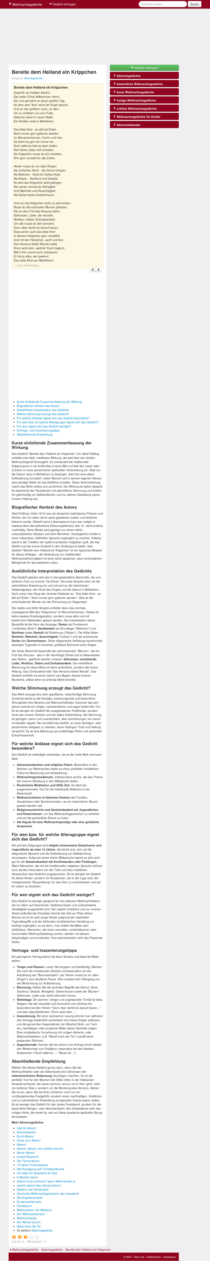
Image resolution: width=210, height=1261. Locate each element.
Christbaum (24, 1206)
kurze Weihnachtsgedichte (135, 92)
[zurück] (93, 270)
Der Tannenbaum (28, 1161)
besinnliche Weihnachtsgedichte (139, 84)
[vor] (98, 270)
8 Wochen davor (27, 1177)
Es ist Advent (25, 1136)
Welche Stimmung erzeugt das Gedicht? (43, 414)
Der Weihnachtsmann (31, 1214)
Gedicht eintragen (64, 4)
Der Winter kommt (28, 1222)
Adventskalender (128, 125)
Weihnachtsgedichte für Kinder (138, 117)
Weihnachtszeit (27, 1218)
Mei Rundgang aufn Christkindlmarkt (40, 1169)
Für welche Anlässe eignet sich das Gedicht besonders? (53, 418)
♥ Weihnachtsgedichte (24, 1249)
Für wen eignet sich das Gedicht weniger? (44, 426)
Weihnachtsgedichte (26, 4)
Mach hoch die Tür (29, 1226)
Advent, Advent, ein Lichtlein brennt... (41, 1148)
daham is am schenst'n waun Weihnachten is (46, 1181)
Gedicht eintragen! (146, 68)
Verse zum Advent (28, 1140)
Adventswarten (26, 1132)
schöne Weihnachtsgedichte (136, 108)
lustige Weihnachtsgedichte (136, 100)
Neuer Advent (26, 1153)
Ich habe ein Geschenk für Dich (37, 1173)
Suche (195, 4)
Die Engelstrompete (29, 1198)
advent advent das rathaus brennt (39, 1185)
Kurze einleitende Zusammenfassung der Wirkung (49, 402)
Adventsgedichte (33, 78)
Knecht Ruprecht (28, 1157)
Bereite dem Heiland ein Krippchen (88, 1249)
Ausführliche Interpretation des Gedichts (43, 410)
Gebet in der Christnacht (33, 1189)
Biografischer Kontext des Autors (38, 406)
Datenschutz (154, 1257)
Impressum (169, 1257)
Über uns (139, 1257)
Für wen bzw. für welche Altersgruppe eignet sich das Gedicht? (57, 422)
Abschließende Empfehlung (34, 434)
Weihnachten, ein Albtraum (34, 1210)
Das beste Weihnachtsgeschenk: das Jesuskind (48, 1193)
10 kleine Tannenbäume (32, 1165)
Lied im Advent (26, 1128)
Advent (21, 1144)
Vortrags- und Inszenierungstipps (38, 430)
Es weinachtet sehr (29, 1202)
